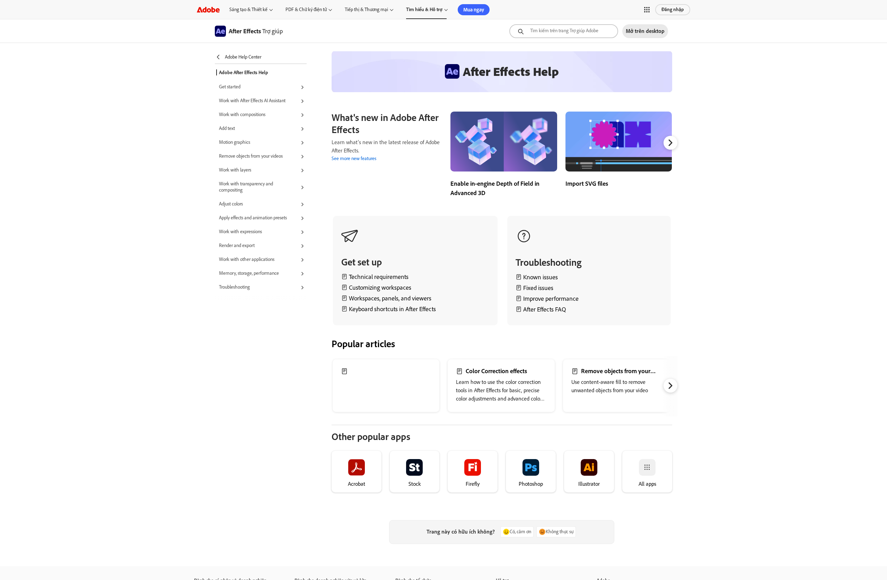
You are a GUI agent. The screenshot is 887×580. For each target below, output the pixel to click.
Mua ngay (473, 10)
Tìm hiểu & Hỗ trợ (424, 9)
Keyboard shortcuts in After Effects (392, 309)
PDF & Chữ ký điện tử (306, 9)
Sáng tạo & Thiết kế (248, 9)
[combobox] (563, 31)
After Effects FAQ (544, 309)
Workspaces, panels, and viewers (390, 298)
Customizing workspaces (380, 287)
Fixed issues (538, 288)
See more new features (354, 158)
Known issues (540, 277)
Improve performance (551, 298)
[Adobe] (208, 9)
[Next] (670, 143)
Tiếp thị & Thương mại (366, 9)
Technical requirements (379, 277)
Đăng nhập (672, 9)
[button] (646, 9)
